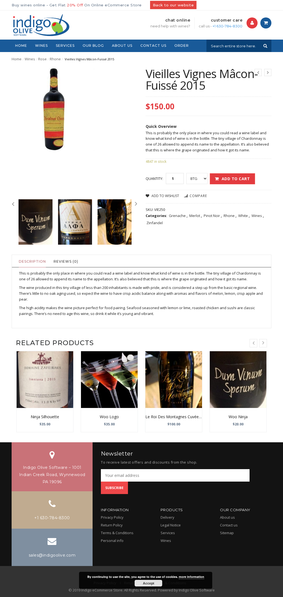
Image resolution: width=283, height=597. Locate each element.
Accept (148, 583)
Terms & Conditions (117, 532)
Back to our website (173, 5)
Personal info (112, 540)
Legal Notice (171, 525)
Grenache (177, 215)
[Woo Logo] (109, 379)
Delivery (167, 517)
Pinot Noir (212, 215)
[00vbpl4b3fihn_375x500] (36, 222)
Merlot (194, 215)
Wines (30, 58)
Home (17, 58)
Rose (42, 58)
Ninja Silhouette (45, 416)
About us (227, 517)
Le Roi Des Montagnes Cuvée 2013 (177, 416)
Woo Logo (109, 416)
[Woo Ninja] (238, 379)
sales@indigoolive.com (52, 555)
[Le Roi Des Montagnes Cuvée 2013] (173, 379)
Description (32, 261)
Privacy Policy (112, 517)
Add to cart (236, 178)
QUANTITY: (154, 178)
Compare (198, 195)
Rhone (55, 58)
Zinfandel (154, 222)
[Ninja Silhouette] (45, 379)
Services (168, 532)
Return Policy (112, 525)
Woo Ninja (238, 416)
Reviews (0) (66, 261)
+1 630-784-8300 (227, 26)
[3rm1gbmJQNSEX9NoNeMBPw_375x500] (115, 222)
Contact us (229, 525)
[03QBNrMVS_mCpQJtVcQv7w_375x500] (75, 222)
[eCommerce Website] (41, 24)
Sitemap (227, 532)
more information (191, 577)
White (243, 215)
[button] (252, 22)
